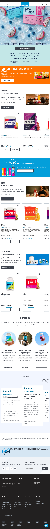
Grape (24, 143)
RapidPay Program (6, 502)
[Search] (7, 4)
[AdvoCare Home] (25, 4)
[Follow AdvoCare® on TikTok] (7, 468)
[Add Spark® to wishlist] (18, 205)
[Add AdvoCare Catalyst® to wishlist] (18, 274)
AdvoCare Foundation (7, 504)
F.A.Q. (15, 506)
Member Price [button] (9, 146)
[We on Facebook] (3, 468)
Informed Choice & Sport (19, 504)
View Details (13, 62)
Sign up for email (30, 462)
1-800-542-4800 (13, 454)
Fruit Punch (3, 143)
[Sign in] (42, 4)
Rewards (27, 506)
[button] (44, 380)
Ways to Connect (40, 503)
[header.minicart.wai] (47, 4)
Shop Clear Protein (25, 48)
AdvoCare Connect (6, 506)
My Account (27, 500)
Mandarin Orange (26, 235)
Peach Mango (46, 143)
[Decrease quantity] (2, 149)
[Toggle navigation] (3, 4)
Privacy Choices (19, 525)
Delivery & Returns (4, 525)
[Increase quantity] (8, 149)
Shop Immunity (41, 365)
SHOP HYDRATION (7, 107)
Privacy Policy (12, 525)
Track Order (36, 483)
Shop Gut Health (8, 367)
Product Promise (17, 502)
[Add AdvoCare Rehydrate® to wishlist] (18, 113)
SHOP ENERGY (7, 198)
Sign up (44, 468)
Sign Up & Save (25, 171)
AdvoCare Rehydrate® (6, 134)
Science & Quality (17, 500)
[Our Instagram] (11, 468)
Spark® (3, 226)
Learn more (43, 449)
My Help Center (37, 482)
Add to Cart (15, 149)
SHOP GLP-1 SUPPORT (7, 267)
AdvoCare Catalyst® (5, 294)
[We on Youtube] (15, 468)
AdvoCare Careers (6, 508)
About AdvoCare (5, 500)
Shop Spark (7, 80)
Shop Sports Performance (25, 366)
